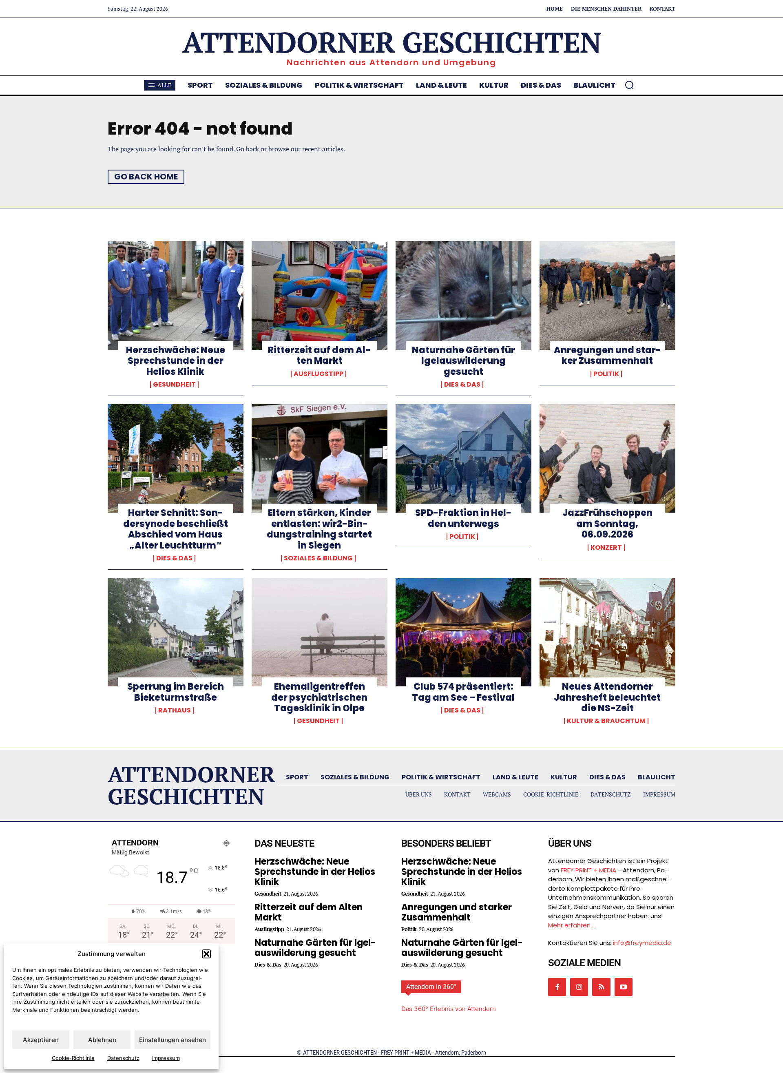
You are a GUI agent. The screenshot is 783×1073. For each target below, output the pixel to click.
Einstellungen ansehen (172, 1040)
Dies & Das (462, 384)
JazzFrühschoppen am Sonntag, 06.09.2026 (607, 524)
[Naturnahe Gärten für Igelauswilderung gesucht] (463, 295)
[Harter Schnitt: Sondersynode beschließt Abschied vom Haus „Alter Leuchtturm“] (175, 458)
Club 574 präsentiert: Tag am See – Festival (463, 692)
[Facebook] (557, 987)
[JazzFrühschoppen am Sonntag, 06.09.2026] (607, 458)
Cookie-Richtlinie (73, 1058)
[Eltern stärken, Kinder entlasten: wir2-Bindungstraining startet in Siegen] (319, 458)
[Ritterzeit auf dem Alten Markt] (319, 295)
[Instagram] (579, 987)
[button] (206, 954)
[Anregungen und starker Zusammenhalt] (607, 295)
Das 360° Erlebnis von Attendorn (448, 1009)
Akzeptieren (41, 1040)
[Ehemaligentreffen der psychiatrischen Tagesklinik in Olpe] (319, 632)
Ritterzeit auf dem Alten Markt (319, 355)
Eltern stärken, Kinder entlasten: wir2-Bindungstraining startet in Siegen (319, 529)
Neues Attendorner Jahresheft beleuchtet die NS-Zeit (607, 697)
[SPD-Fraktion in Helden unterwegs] (463, 458)
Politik (606, 374)
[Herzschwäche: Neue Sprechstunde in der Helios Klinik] (175, 295)
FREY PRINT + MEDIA (588, 870)
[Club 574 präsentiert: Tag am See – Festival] (463, 632)
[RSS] (601, 987)
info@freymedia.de (642, 942)
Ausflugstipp (318, 374)
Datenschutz (123, 1058)
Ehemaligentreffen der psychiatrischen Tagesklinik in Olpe (319, 697)
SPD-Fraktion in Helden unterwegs (463, 518)
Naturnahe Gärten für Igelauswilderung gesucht (463, 361)
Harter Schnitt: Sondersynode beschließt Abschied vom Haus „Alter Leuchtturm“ (175, 529)
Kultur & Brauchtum (606, 721)
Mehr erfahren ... (572, 925)
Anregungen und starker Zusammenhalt (607, 355)
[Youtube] (624, 987)
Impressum (166, 1058)
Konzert (606, 547)
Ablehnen (102, 1040)
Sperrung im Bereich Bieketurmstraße (175, 692)
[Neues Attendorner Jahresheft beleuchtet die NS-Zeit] (607, 632)
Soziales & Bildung (318, 558)
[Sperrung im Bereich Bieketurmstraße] (175, 632)
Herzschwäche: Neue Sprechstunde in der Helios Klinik (175, 361)
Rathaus (174, 710)
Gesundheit (174, 384)
